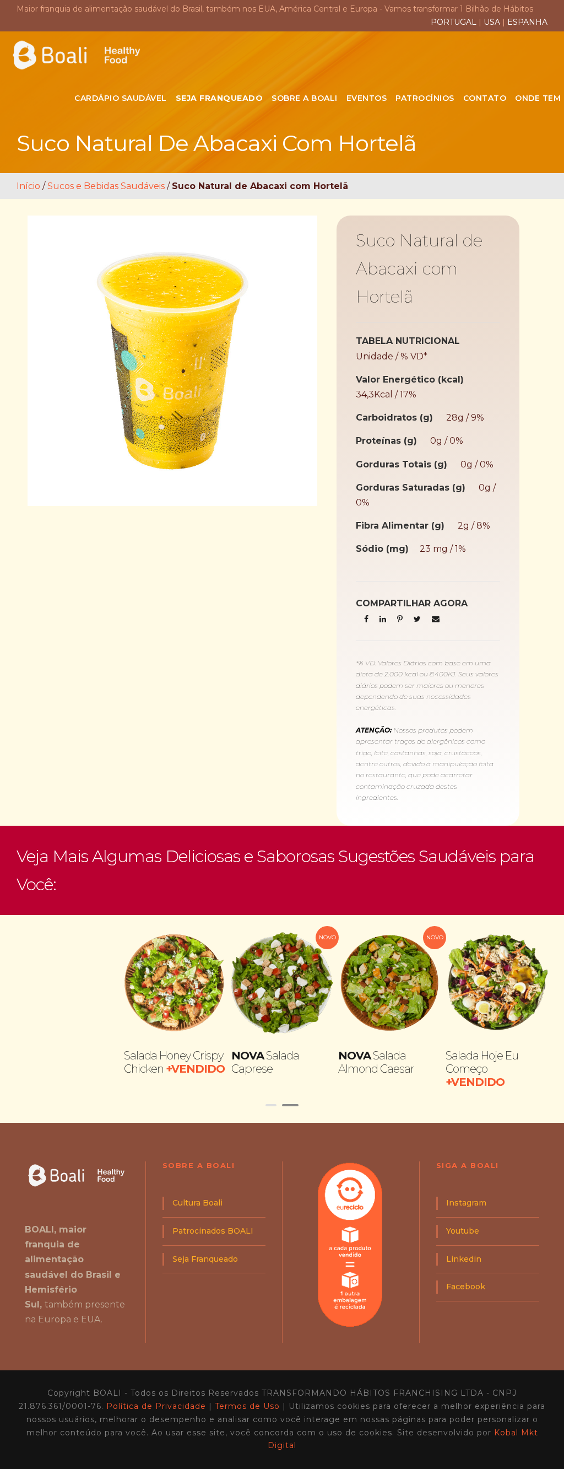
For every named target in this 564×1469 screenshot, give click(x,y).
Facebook (465, 1287)
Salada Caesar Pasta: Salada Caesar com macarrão (67, 1069)
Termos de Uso (247, 1406)
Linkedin (463, 1259)
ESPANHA (527, 22)
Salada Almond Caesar (376, 1062)
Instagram (466, 1203)
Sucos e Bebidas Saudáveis (106, 186)
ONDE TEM (538, 98)
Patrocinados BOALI (212, 1231)
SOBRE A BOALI (305, 98)
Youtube (462, 1231)
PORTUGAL (455, 22)
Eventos (366, 98)
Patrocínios (424, 98)
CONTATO (485, 98)
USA (492, 22)
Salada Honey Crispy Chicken (174, 1062)
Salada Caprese (265, 1062)
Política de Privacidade (156, 1406)
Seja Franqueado (205, 1259)
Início (28, 186)
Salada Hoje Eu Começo (482, 1069)
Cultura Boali (197, 1203)
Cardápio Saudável (120, 98)
